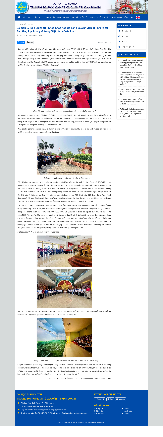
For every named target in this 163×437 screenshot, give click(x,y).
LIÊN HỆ (127, 17)
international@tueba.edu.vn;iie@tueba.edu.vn (50, 410)
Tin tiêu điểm (127, 31)
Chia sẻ (21, 42)
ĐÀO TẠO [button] (37, 17)
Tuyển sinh (100, 413)
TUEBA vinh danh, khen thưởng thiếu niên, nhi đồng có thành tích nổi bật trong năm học (132, 101)
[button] (133, 17)
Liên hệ (126, 413)
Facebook (100, 399)
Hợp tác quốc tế (128, 47)
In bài (31, 42)
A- (110, 42)
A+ (106, 42)
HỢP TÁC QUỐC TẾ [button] (79, 17)
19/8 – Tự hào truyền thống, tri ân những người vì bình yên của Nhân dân (132, 91)
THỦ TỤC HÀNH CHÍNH (52, 17)
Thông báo (126, 41)
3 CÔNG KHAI (117, 17)
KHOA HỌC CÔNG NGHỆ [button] (99, 17)
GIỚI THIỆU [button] (26, 17)
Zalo (111, 399)
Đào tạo (126, 409)
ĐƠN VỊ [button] (66, 17)
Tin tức (30, 24)
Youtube (122, 399)
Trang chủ (22, 24)
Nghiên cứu (127, 411)
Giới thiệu (99, 411)
